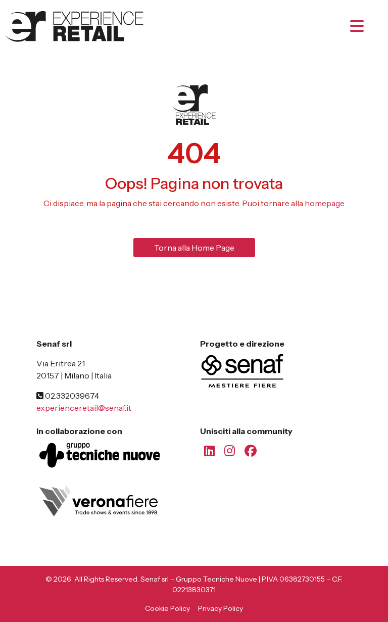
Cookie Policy (167, 608)
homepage (325, 203)
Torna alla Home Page (194, 248)
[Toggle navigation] (366, 26)
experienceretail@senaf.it (83, 408)
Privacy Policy (220, 608)
